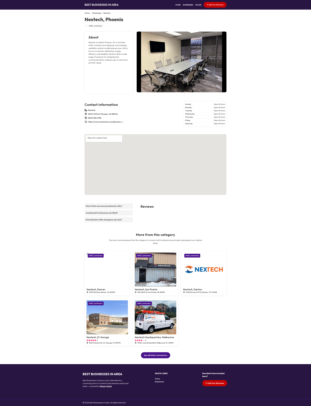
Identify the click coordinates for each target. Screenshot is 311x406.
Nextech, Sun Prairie (146, 289)
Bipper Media (106, 386)
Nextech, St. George (97, 337)
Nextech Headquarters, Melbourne (154, 337)
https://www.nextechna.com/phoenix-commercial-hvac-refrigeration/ (106, 122)
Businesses (188, 5)
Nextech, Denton (192, 289)
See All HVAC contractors (155, 355)
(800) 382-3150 (94, 118)
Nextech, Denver (95, 289)
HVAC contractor (95, 26)
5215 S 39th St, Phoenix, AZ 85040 (103, 114)
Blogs (198, 5)
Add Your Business (216, 5)
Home (178, 5)
